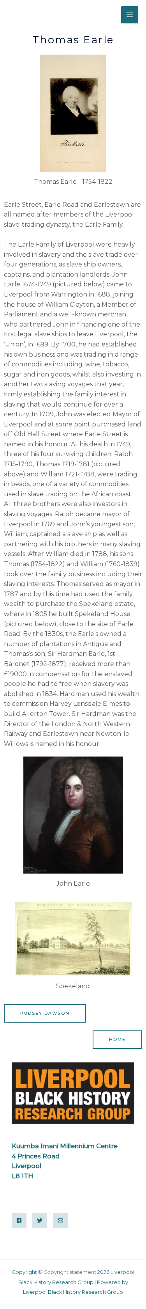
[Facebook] (19, 1220)
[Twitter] (39, 1220)
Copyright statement (70, 1272)
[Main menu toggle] (129, 14)
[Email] (60, 1220)
